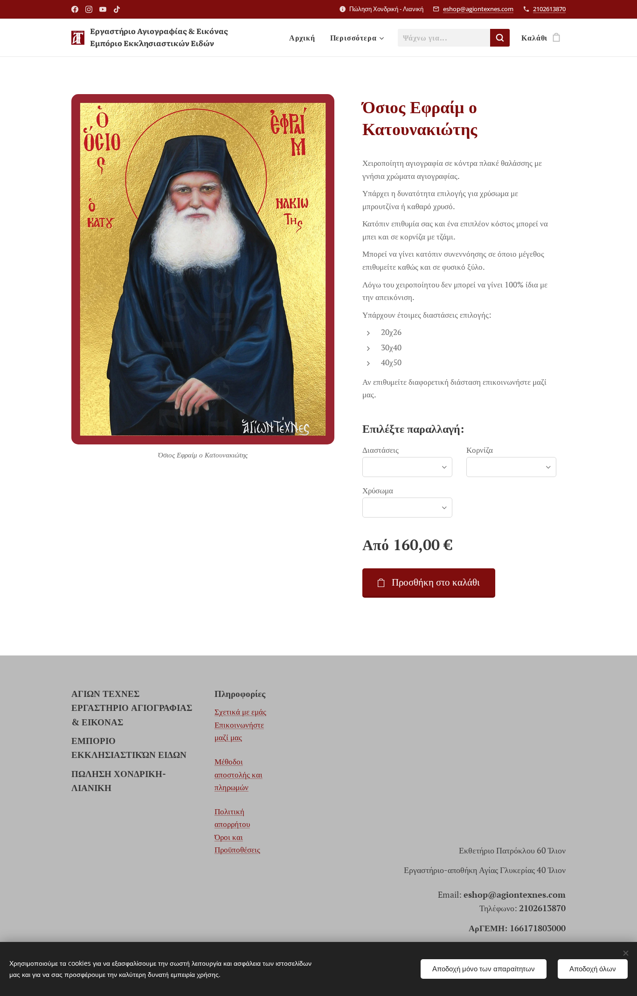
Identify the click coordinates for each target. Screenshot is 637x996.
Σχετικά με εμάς (240, 711)
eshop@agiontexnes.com (478, 9)
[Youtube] (103, 9)
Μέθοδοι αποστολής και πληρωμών (239, 774)
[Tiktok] (117, 9)
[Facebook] (75, 9)
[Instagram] (89, 9)
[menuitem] (305, 37)
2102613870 (549, 9)
